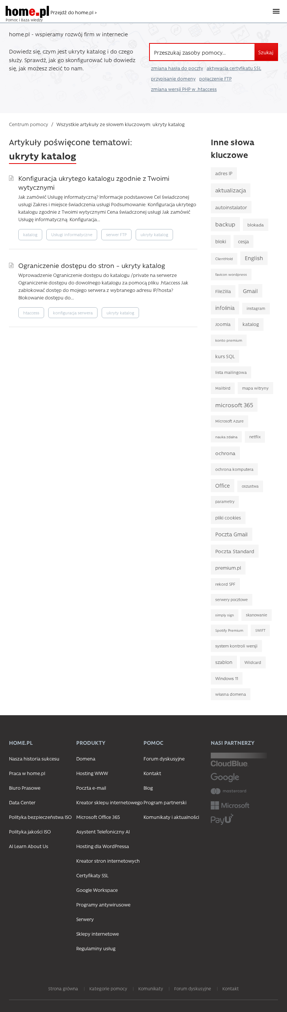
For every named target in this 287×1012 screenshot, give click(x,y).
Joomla (223, 324)
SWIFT (260, 630)
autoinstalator (231, 207)
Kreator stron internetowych (108, 860)
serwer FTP (116, 234)
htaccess (31, 313)
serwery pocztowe (231, 599)
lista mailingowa (231, 372)
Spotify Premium (229, 630)
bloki (220, 241)
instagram (256, 308)
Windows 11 (226, 678)
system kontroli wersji (236, 646)
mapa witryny (255, 388)
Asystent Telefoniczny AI (103, 831)
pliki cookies (228, 518)
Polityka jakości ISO (30, 831)
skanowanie (256, 615)
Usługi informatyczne (71, 234)
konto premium (228, 340)
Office (222, 485)
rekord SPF (225, 584)
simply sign (224, 615)
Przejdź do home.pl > (73, 12)
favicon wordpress (231, 274)
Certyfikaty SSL (92, 875)
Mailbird (222, 388)
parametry (224, 501)
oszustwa (250, 486)
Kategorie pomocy (108, 988)
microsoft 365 (234, 405)
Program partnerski (165, 802)
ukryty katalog (154, 234)
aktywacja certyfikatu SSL (234, 68)
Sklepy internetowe (97, 933)
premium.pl (228, 567)
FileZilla (223, 291)
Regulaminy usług (95, 948)
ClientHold (224, 258)
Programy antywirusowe (103, 904)
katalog (30, 234)
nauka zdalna (226, 437)
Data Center (22, 802)
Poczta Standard (234, 551)
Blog (148, 787)
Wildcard (252, 662)
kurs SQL (225, 356)
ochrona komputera (234, 469)
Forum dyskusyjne (164, 758)
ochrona (225, 452)
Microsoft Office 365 (98, 817)
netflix (254, 436)
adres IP (223, 173)
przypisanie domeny (173, 79)
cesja (243, 241)
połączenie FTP (215, 79)
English (254, 258)
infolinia (225, 307)
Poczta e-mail (91, 787)
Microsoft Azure (229, 421)
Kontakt (152, 773)
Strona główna (63, 988)
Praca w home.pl (27, 773)
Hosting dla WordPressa (102, 846)
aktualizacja (230, 190)
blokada (255, 225)
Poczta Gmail (231, 534)
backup (225, 224)
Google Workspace (97, 890)
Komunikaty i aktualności (171, 817)
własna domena (230, 694)
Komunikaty (150, 988)
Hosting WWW (92, 773)
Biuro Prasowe (24, 787)
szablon (223, 662)
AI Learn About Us (28, 846)
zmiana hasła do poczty (177, 68)
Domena (85, 758)
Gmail (250, 291)
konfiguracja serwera (73, 313)
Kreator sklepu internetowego (109, 802)
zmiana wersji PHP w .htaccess (184, 89)
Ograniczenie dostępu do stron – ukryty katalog (91, 265)
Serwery (85, 919)
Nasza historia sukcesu (34, 758)
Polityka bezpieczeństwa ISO (40, 817)
